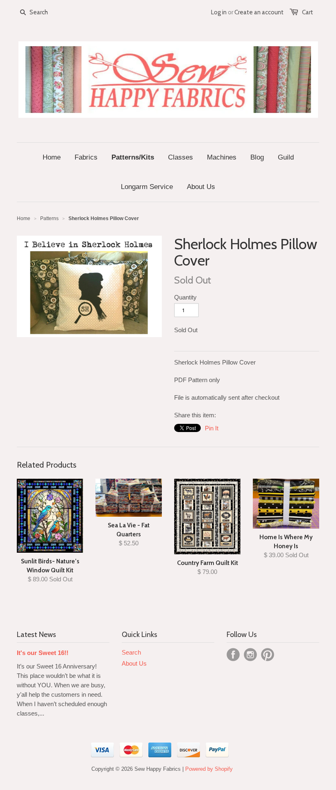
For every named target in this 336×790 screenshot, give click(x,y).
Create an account (259, 12)
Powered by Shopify (209, 769)
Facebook (233, 654)
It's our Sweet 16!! (42, 652)
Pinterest (267, 654)
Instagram (250, 654)
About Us (134, 663)
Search (131, 652)
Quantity (185, 297)
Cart (307, 12)
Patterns (49, 218)
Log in (219, 12)
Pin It (211, 428)
